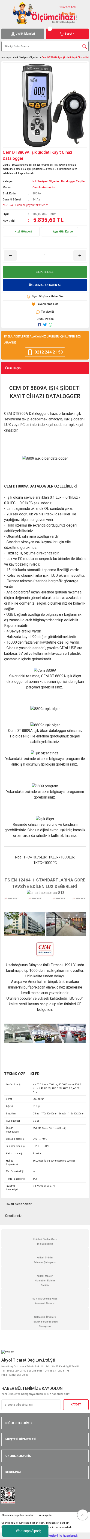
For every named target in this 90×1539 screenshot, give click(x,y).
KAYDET (76, 1404)
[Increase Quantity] (79, 255)
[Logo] (45, 13)
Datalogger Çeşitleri (73, 181)
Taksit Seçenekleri (18, 1204)
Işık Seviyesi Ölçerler (46, 181)
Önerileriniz (13, 1216)
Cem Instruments (44, 187)
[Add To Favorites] (45, 304)
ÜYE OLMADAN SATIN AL (45, 285)
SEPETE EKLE (45, 272)
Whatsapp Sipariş (28, 1531)
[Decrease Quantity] (10, 255)
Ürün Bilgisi (13, 368)
